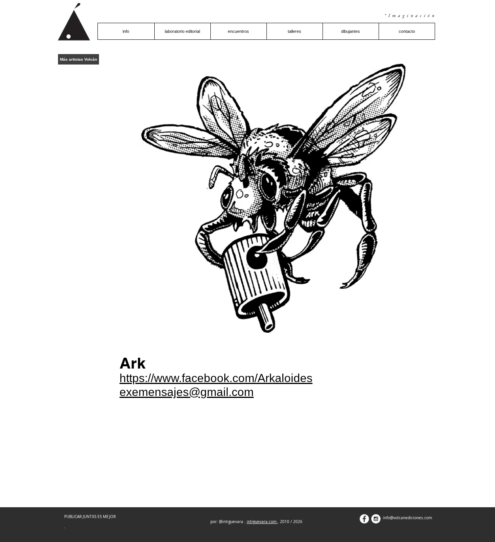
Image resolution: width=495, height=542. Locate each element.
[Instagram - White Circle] (376, 518)
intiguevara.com (262, 521)
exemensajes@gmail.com (186, 392)
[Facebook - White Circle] (364, 518)
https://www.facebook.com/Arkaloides (215, 378)
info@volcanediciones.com (407, 517)
